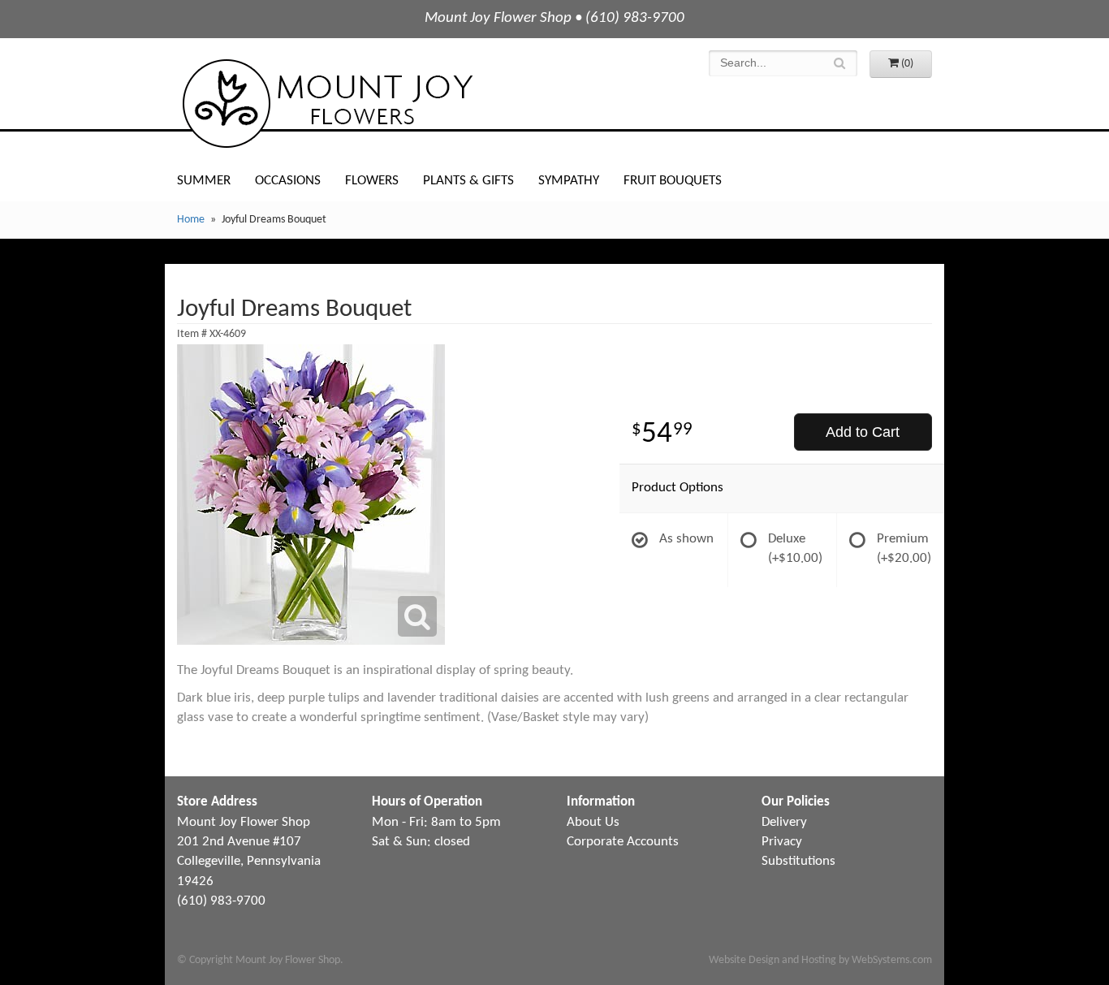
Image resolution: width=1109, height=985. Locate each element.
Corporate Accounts (623, 842)
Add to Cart (863, 432)
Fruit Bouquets (673, 181)
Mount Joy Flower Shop (326, 103)
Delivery (784, 822)
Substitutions (798, 861)
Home (191, 219)
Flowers (372, 181)
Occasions (288, 181)
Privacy (782, 842)
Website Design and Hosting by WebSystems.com (820, 960)
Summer (204, 181)
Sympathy (568, 181)
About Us (593, 822)
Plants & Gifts (468, 181)
